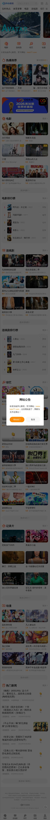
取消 (33, 419)
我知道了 (17, 419)
